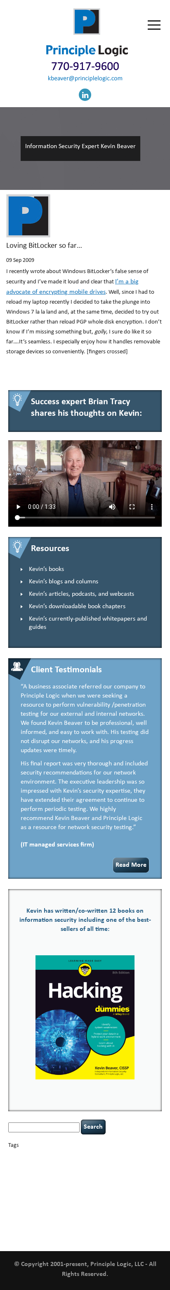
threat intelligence (141, 1210)
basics (43, 1155)
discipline (80, 1171)
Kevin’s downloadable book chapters (77, 606)
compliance (62, 1165)
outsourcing (103, 1194)
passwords (125, 1194)
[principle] (87, 55)
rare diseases (80, 1202)
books (66, 1156)
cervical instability (25, 1165)
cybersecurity (144, 1165)
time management (37, 1219)
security (119, 1202)
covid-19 (115, 1164)
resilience (102, 1202)
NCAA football (55, 1194)
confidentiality (88, 1165)
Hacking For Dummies (87, 1178)
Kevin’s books (46, 569)
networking (80, 1194)
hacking (43, 1178)
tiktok (13, 1219)
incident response (68, 1186)
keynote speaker (120, 1185)
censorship (138, 1156)
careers (118, 1156)
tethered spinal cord (104, 1210)
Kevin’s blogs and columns (63, 581)
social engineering (63, 1210)
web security (98, 1229)
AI (11, 1155)
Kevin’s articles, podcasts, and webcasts (81, 594)
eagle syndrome (105, 1171)
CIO (47, 1165)
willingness (124, 1229)
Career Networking (91, 1156)
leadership (24, 1194)
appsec (21, 1156)
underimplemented (73, 1219)
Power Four (56, 1202)
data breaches (24, 1171)
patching (145, 1194)
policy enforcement (26, 1202)
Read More (131, 865)
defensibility (56, 1171)
